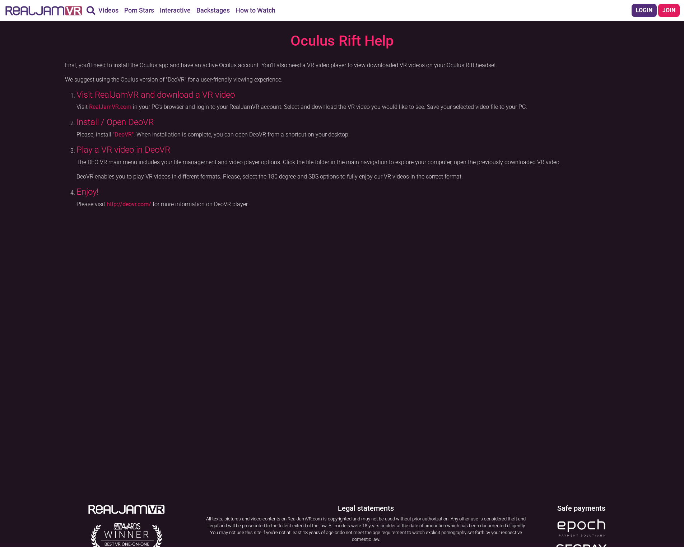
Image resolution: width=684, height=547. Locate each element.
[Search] (91, 10)
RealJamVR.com (110, 106)
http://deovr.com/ (129, 204)
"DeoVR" (123, 134)
